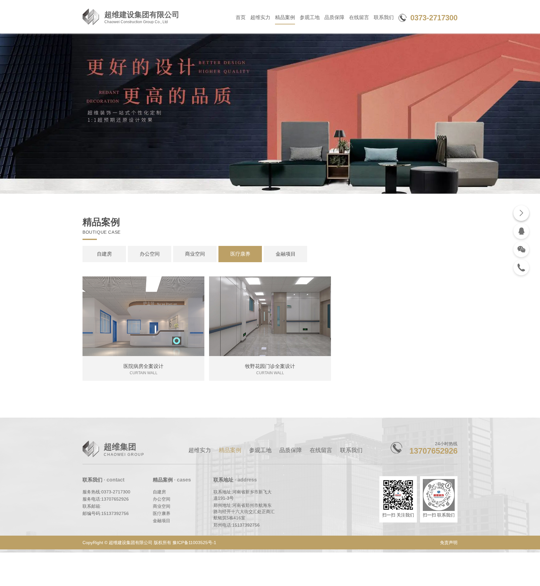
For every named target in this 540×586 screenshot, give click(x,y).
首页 (241, 17)
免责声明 (449, 542)
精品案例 (285, 17)
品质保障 (334, 17)
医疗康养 (240, 254)
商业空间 (195, 254)
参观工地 (310, 17)
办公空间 (150, 254)
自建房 (104, 254)
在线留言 (359, 17)
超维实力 (260, 17)
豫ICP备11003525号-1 (194, 542)
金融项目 (286, 254)
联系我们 (384, 17)
